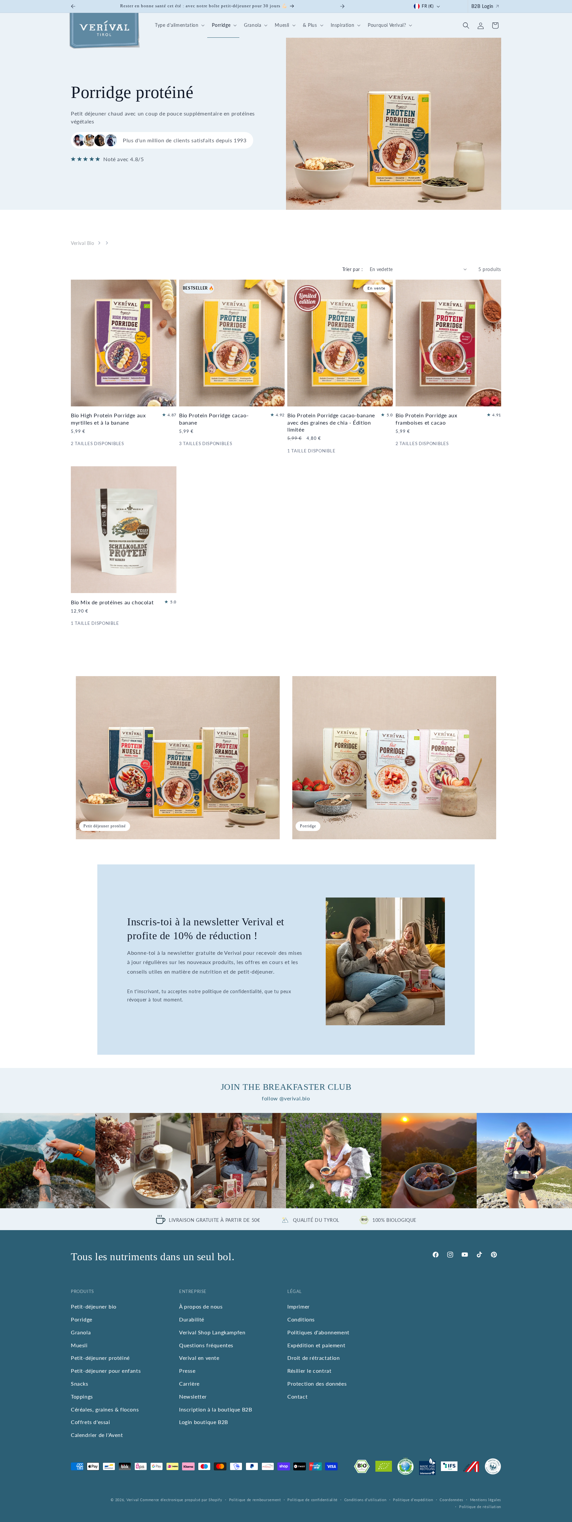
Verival (132, 1500)
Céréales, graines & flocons (105, 1409)
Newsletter (193, 1396)
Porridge (81, 1319)
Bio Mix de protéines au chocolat (112, 602)
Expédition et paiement (316, 1345)
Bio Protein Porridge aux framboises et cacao (426, 418)
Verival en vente (199, 1358)
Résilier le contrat (309, 1370)
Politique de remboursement (255, 1500)
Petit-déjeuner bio (94, 1306)
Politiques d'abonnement (318, 1332)
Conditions (301, 1319)
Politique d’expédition (413, 1500)
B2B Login (482, 6)
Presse (187, 1370)
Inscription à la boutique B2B (215, 1409)
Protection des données (317, 1383)
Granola (81, 1332)
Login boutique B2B (203, 1422)
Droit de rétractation (313, 1358)
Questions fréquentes (206, 1345)
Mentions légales (485, 1500)
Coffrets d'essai (90, 1422)
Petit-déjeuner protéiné (100, 1358)
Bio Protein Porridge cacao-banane (214, 418)
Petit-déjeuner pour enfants (106, 1370)
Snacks (79, 1383)
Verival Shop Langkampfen (212, 1332)
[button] (178, 25)
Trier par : (352, 269)
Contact (297, 1396)
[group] (47, 1160)
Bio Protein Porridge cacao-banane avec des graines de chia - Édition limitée (331, 422)
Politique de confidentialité (312, 1500)
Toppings (82, 1396)
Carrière (189, 1383)
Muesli (79, 1345)
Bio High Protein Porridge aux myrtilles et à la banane (108, 418)
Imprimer (298, 1306)
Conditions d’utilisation (365, 1500)
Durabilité (191, 1319)
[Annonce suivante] (342, 6)
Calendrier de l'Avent (97, 1435)
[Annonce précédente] (73, 6)
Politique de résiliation (480, 1506)
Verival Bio (82, 243)
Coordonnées (451, 1500)
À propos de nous (201, 1306)
